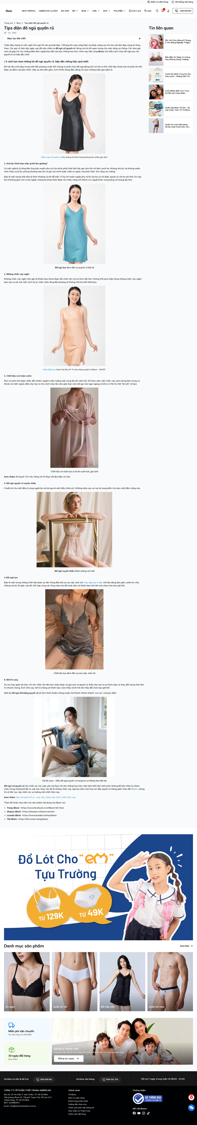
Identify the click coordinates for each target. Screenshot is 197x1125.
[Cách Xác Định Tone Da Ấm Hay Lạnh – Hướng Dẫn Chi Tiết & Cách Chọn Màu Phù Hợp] (156, 75)
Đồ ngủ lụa (60, 267)
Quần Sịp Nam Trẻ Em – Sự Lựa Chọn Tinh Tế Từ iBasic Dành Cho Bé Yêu (178, 109)
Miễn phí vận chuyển (21, 1031)
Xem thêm (184, 946)
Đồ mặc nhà (108, 1006)
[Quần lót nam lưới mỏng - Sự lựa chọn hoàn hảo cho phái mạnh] (156, 125)
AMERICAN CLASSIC (48, 11)
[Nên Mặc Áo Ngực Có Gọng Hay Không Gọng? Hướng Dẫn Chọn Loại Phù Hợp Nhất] (156, 58)
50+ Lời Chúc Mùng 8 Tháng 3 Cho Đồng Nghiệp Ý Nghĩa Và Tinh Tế (178, 41)
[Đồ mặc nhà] (122, 981)
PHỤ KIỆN (118, 11)
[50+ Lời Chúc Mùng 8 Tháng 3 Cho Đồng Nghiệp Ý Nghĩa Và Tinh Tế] (156, 41)
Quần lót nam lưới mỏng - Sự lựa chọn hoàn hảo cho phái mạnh (177, 125)
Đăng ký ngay (66, 1058)
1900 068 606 (45, 1079)
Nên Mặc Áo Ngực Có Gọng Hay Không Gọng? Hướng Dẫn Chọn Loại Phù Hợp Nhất (177, 58)
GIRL (94, 11)
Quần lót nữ (60, 1006)
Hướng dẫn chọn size (77, 1104)
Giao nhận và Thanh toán (79, 1111)
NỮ (73, 11)
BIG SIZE (65, 11)
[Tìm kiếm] (157, 11)
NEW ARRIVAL (29, 11)
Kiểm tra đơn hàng (159, 2)
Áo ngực (10, 1006)
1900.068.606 (185, 11)
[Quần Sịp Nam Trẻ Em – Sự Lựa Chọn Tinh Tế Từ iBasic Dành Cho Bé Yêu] (156, 108)
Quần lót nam (156, 1006)
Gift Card (136, 11)
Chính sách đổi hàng (77, 1114)
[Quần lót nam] (170, 981)
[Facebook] (134, 1113)
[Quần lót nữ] (75, 981)
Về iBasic (72, 1094)
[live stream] (191, 1099)
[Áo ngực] (27, 981)
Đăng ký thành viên (66, 1048)
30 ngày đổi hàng (19, 1055)
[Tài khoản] (168, 11)
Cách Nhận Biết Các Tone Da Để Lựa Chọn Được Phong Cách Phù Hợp (177, 92)
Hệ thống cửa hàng (184, 2)
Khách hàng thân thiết (78, 1101)
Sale (149, 11)
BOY (105, 11)
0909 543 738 (111, 1079)
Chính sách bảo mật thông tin (81, 1107)
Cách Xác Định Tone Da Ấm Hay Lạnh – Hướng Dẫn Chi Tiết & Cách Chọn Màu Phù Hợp (178, 75)
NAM (83, 11)
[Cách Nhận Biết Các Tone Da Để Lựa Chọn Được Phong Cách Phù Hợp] (156, 92)
